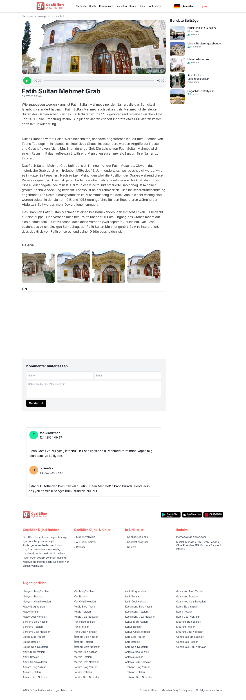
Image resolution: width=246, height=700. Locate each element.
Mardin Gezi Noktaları (86, 661)
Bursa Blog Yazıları (187, 606)
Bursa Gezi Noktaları (188, 616)
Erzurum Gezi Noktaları (189, 631)
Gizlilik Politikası (149, 690)
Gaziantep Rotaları (187, 596)
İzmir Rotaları (132, 596)
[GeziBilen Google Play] (171, 515)
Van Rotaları (81, 596)
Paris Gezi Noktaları (85, 631)
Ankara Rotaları (32, 672)
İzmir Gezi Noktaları (136, 601)
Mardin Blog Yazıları (85, 651)
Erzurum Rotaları (185, 626)
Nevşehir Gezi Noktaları (37, 601)
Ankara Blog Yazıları (34, 667)
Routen (133, 5)
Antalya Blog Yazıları (137, 651)
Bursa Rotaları (184, 611)
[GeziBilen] (50, 6)
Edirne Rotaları (31, 641)
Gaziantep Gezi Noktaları (191, 601)
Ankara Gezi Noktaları (35, 677)
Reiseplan (121, 5)
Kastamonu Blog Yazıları (139, 606)
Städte (93, 5)
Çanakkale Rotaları (187, 641)
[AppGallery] (213, 515)
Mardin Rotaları (83, 656)
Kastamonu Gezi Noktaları (140, 616)
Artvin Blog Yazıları (34, 651)
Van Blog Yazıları (84, 591)
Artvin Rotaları (31, 656)
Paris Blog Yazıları (84, 621)
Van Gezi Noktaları (85, 601)
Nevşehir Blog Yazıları (36, 591)
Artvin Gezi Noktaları (35, 661)
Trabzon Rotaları (135, 672)
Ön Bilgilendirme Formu (209, 690)
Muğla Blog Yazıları (85, 606)
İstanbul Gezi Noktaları (87, 646)
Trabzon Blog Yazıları (137, 667)
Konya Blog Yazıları (136, 621)
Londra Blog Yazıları (85, 667)
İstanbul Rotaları (83, 641)
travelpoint (44, 16)
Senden (34, 403)
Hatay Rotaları (31, 611)
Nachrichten (155, 5)
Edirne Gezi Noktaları (35, 646)
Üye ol (204, 6)
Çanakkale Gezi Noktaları (191, 646)
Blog (142, 5)
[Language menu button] (177, 6)
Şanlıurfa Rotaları (33, 626)
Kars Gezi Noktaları (136, 646)
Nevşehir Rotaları (33, 596)
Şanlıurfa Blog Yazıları (35, 621)
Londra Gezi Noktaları (87, 677)
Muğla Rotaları (82, 611)
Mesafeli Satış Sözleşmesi (177, 690)
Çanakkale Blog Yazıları (190, 636)
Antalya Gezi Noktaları (138, 661)
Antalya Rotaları (134, 656)
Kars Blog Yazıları (135, 636)
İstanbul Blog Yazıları (86, 636)
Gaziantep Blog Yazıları (189, 591)
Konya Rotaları (133, 626)
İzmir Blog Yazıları (135, 591)
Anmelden (188, 6)
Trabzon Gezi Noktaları (139, 677)
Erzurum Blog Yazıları (188, 621)
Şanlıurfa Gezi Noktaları (36, 631)
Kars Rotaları (132, 641)
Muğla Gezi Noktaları (86, 616)
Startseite (81, 5)
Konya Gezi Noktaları (137, 631)
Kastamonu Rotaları (136, 611)
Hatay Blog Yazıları (34, 606)
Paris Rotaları (81, 626)
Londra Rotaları (83, 672)
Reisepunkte (106, 5)
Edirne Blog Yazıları (34, 636)
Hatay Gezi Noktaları (35, 616)
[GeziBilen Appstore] (192, 515)
